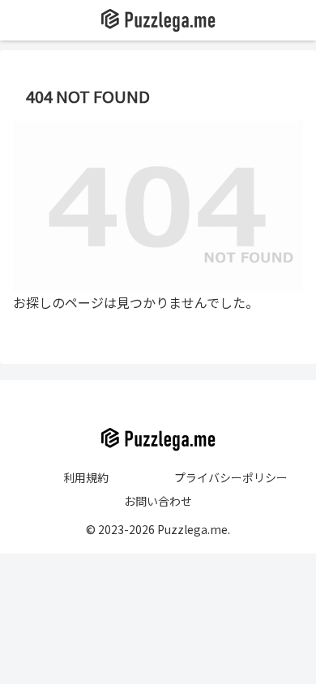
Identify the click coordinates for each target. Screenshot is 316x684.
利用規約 (86, 477)
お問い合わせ (158, 501)
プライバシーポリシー (231, 477)
